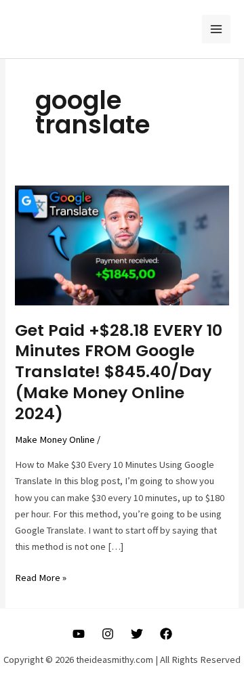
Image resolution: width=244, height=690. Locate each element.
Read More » (40, 578)
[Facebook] (166, 634)
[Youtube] (79, 634)
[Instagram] (108, 634)
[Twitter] (137, 634)
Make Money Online (55, 439)
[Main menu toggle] (216, 29)
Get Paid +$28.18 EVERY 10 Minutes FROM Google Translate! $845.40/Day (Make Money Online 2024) (118, 372)
